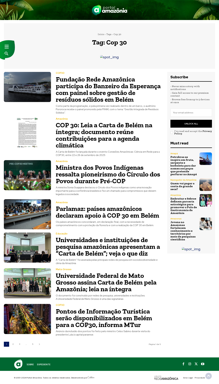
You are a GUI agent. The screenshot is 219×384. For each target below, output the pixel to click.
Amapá (174, 153)
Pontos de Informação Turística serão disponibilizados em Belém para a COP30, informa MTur (104, 318)
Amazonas (175, 219)
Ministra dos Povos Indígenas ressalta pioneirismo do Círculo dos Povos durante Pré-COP (108, 174)
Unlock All (191, 123)
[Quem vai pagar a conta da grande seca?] (205, 184)
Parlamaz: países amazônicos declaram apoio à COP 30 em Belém (107, 211)
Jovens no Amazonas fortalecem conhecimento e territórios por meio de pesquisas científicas (183, 230)
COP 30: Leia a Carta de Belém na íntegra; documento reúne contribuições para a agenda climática (104, 135)
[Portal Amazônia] (109, 10)
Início (101, 34)
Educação (61, 234)
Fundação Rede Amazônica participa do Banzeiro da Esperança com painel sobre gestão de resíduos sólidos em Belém (108, 89)
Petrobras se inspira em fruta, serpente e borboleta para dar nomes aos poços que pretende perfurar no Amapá (183, 165)
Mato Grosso (64, 269)
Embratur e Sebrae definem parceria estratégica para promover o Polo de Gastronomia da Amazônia (183, 206)
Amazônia (62, 119)
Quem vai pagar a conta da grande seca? (182, 186)
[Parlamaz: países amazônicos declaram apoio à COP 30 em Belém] (27, 214)
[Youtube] (202, 364)
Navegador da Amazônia (183, 180)
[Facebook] (183, 364)
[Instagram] (189, 364)
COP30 (60, 73)
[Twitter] (196, 364)
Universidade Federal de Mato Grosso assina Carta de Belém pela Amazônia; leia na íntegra (106, 282)
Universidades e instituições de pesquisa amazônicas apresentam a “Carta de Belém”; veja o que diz (108, 246)
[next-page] (39, 344)
